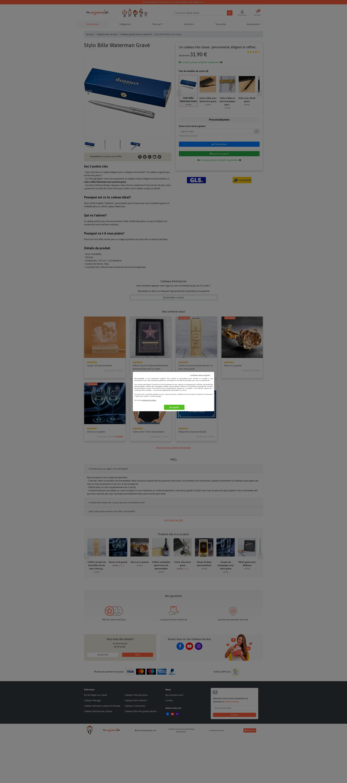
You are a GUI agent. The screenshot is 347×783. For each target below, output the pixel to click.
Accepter (174, 407)
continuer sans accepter (200, 375)
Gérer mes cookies (141, 396)
